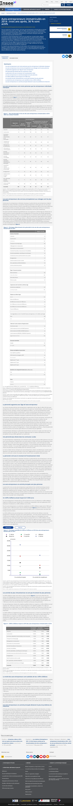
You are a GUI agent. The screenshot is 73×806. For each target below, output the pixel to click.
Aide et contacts (28, 791)
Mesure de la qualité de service (55, 776)
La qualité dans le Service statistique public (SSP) (12, 776)
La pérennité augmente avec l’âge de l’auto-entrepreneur (19, 69)
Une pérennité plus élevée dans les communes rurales (18, 71)
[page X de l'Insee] (38, 756)
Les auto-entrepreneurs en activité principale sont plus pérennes (21, 75)
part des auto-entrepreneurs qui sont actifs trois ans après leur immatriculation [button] (23, 106)
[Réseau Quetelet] (25, 802)
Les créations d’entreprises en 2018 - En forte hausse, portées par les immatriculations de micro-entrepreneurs (37, 741)
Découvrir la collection (56, 23)
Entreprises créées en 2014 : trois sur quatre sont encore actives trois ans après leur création (12, 741)
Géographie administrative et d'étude (10, 781)
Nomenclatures (5, 778)
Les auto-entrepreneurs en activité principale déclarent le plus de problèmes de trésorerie (27, 81)
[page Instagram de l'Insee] (31, 756)
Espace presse (28, 794)
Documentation (14, 58)
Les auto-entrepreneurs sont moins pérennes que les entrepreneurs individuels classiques (27, 66)
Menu (47, 1)
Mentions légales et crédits (13, 804)
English (70, 1)
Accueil (3, 13)
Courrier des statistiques (7, 785)
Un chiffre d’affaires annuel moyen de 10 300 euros (17, 76)
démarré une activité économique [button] (37, 97)
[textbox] (51, 4)
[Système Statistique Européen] (15, 802)
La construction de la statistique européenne (58, 773)
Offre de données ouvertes (8, 788)
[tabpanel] (28, 154)
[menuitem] (2, 9)
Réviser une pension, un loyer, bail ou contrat (34, 766)
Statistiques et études (13, 9)
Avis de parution (8, 756)
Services (47, 9)
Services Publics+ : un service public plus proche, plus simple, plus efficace (59, 779)
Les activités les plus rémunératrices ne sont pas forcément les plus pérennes (24, 78)
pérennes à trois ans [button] (10, 102)
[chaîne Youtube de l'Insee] (41, 756)
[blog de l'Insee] (44, 757)
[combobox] (57, 4)
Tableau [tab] (20, 527)
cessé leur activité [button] (47, 99)
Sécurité (55, 804)
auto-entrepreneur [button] (8, 92)
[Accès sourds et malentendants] (66, 2)
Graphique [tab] (8, 527)
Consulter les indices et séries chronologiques (34, 769)
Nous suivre (27, 789)
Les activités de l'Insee (53, 769)
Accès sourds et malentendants (45, 804)
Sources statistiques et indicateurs (9, 773)
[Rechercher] (62, 4)
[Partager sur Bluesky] (63, 56)
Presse (56, 1)
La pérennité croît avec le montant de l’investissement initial (20, 73)
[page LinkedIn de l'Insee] (34, 756)
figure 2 (18, 224)
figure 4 (33, 595)
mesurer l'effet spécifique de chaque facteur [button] (19, 389)
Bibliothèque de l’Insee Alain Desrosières (33, 783)
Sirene (26, 771)
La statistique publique (53, 771)
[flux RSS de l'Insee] (47, 756)
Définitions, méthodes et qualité (32, 9)
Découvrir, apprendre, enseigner (32, 773)
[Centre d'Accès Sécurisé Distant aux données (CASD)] (35, 802)
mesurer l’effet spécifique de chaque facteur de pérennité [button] (28, 219)
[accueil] (2, 9)
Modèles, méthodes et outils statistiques (10, 783)
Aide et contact (53, 756)
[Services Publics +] (56, 802)
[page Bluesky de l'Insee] (27, 756)
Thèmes (69, 4)
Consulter (5, 58)
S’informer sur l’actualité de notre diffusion (34, 778)
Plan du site (61, 804)
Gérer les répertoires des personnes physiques (35, 781)
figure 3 (34, 507)
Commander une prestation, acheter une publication (34, 786)
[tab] (4, 58)
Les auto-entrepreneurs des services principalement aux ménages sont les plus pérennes (27, 68)
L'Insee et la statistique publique (62, 9)
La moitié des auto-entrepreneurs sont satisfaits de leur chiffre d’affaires (23, 80)
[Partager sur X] (70, 56)
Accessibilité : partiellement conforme (29, 804)
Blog (52, 1)
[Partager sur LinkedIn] (67, 56)
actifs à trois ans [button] (48, 390)
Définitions (4, 771)
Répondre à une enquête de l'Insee (32, 776)
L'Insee (50, 766)
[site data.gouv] (44, 802)
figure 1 (15, 97)
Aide (62, 1)
